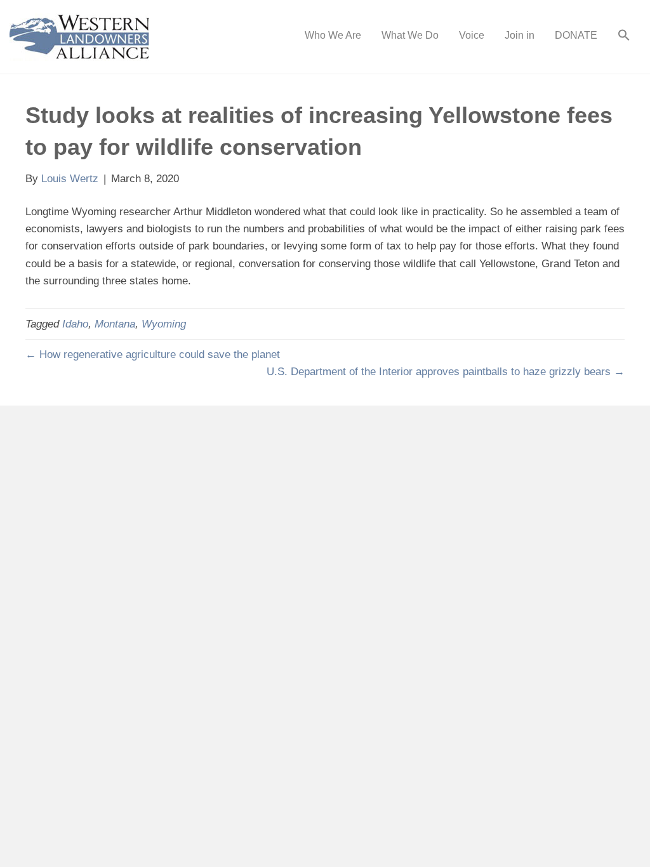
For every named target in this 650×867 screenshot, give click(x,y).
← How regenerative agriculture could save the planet (152, 354)
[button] (623, 37)
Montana (115, 324)
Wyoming (164, 324)
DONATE (576, 35)
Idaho (75, 324)
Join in (519, 35)
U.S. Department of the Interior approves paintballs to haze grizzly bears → (446, 372)
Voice (471, 35)
